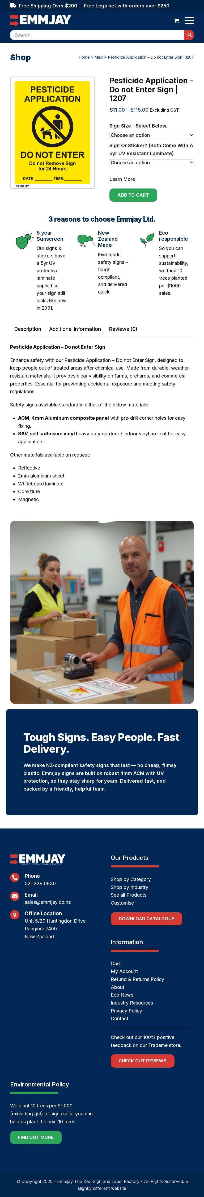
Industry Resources (132, 1003)
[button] (176, 20)
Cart (115, 963)
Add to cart (133, 195)
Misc (98, 57)
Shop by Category (131, 879)
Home (84, 57)
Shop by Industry (129, 887)
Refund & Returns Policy (137, 979)
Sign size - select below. (138, 126)
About (117, 987)
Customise (122, 903)
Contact (119, 1018)
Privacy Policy (126, 1011)
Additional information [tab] (75, 329)
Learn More (122, 179)
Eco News (122, 995)
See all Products (128, 895)
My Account (124, 971)
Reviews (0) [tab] (123, 329)
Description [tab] (27, 329)
